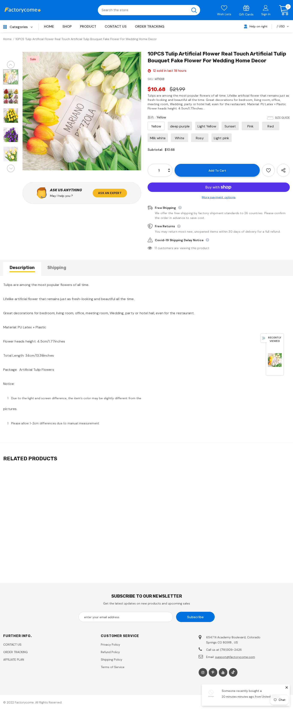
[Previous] (11, 65)
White (179, 138)
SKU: (151, 79)
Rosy (200, 138)
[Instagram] (203, 672)
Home (7, 39)
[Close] (287, 687)
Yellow (156, 126)
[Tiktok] (233, 672)
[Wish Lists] (268, 170)
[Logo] (22, 10)
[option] (82, 111)
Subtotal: (155, 149)
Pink (250, 126)
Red (270, 126)
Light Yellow (207, 126)
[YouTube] (223, 672)
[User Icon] (266, 8)
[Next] (11, 168)
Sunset (230, 126)
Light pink (221, 138)
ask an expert (110, 193)
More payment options (219, 197)
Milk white (158, 138)
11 (155, 248)
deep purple (180, 126)
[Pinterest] (213, 672)
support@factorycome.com (235, 657)
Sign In (265, 14)
